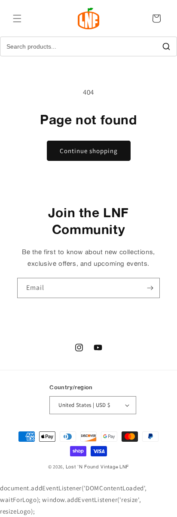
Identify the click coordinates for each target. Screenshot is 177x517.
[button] (17, 18)
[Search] (166, 46)
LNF (124, 467)
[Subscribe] (149, 288)
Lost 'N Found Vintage (92, 467)
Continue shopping (89, 151)
